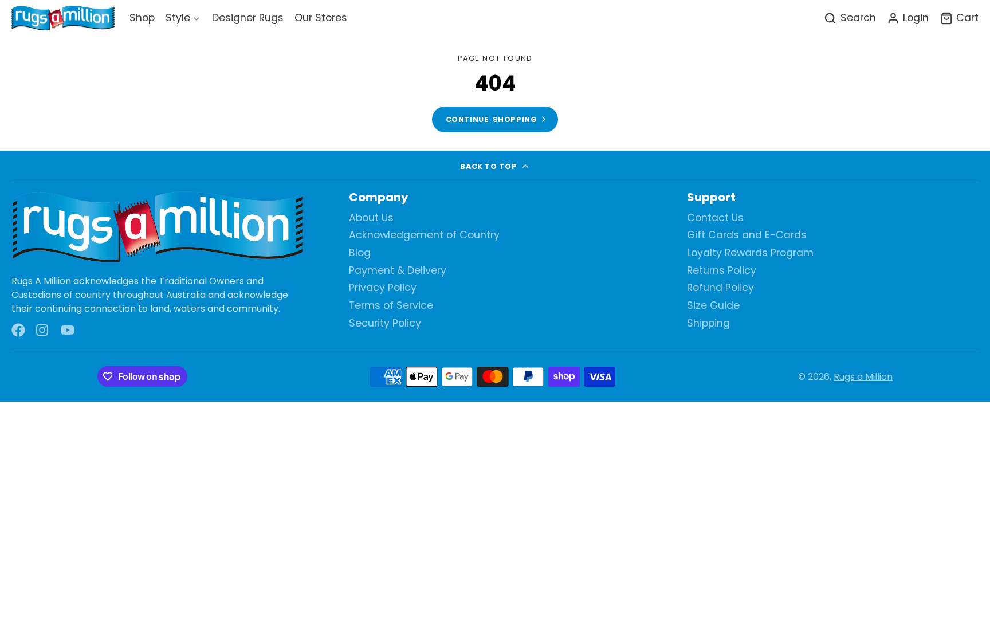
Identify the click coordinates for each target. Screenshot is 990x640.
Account (908, 18)
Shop (142, 18)
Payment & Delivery (397, 271)
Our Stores (320, 18)
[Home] (63, 19)
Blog (360, 253)
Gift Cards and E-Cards (747, 235)
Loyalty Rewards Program (750, 253)
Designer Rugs (248, 18)
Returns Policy (721, 271)
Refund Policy (720, 288)
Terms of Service (391, 306)
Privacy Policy (383, 288)
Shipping (708, 323)
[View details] (157, 227)
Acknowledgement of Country (424, 235)
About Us (371, 218)
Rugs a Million (863, 376)
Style (178, 18)
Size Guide (713, 306)
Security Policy (385, 323)
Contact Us (715, 218)
